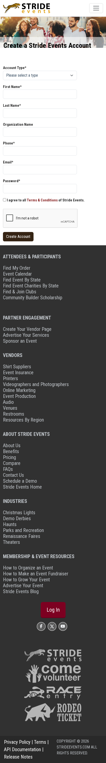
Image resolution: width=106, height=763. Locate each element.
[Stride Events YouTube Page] (62, 626)
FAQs (8, 469)
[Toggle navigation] (96, 8)
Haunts (10, 524)
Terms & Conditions (42, 200)
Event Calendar (17, 274)
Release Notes (18, 757)
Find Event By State (22, 280)
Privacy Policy (17, 742)
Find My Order (16, 268)
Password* (11, 181)
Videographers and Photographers (36, 384)
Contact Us (13, 475)
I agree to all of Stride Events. (45, 200)
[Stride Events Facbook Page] (41, 626)
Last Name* (12, 105)
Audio (8, 402)
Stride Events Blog (21, 591)
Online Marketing (19, 390)
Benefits (11, 451)
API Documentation (22, 749)
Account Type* (14, 68)
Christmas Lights (19, 512)
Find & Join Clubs (19, 292)
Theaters (11, 542)
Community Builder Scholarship (32, 298)
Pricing (9, 457)
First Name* (12, 87)
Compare (11, 463)
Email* (8, 162)
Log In (53, 610)
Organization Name (18, 124)
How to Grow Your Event (26, 580)
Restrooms (13, 414)
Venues (10, 408)
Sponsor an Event (20, 341)
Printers (10, 378)
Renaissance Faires (21, 536)
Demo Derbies (17, 518)
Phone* (9, 143)
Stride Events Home (22, 487)
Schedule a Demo (20, 481)
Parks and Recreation (23, 530)
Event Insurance (18, 372)
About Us (11, 445)
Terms (40, 742)
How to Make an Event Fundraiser (35, 574)
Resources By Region (23, 420)
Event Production (19, 396)
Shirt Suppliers (17, 367)
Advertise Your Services (26, 335)
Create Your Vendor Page (27, 329)
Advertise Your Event (23, 585)
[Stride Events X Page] (52, 626)
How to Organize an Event (28, 568)
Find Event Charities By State (31, 286)
